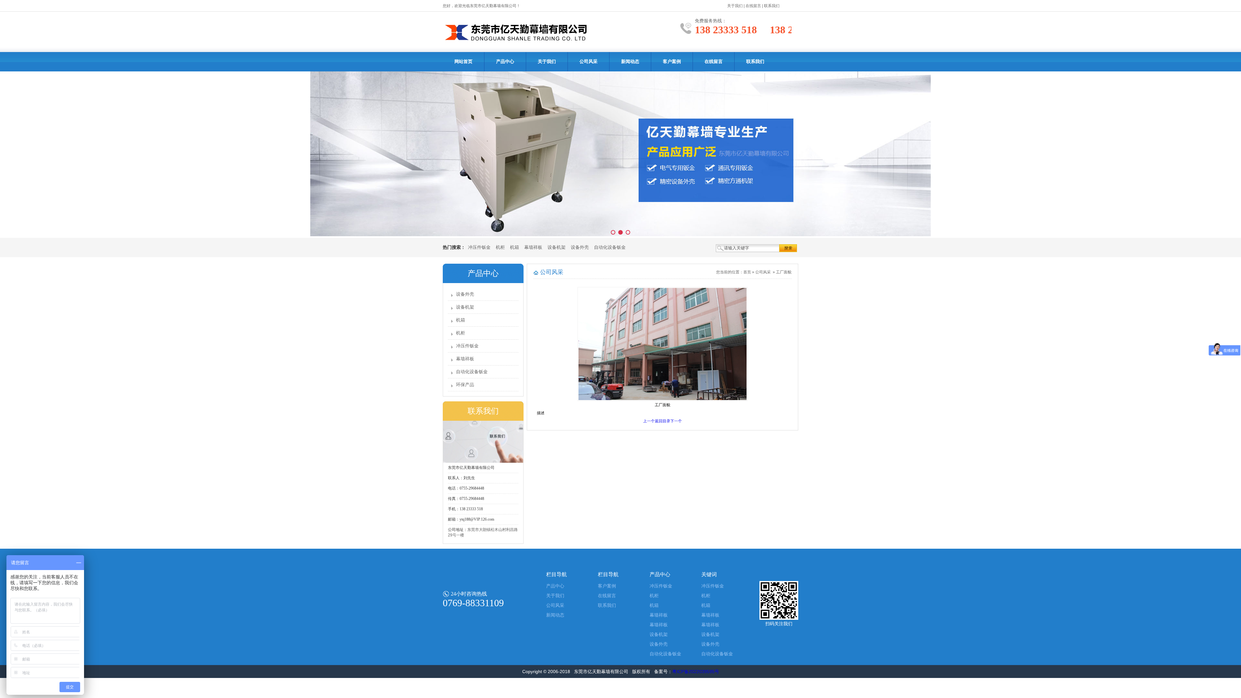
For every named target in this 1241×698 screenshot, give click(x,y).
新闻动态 (630, 61)
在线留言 (753, 6)
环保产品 (465, 384)
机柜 (500, 247)
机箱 (514, 247)
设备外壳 (580, 247)
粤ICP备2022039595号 (695, 671)
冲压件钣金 (479, 247)
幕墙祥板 (533, 247)
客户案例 (672, 61)
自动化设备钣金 (610, 247)
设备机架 (556, 247)
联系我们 (772, 6)
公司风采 (588, 61)
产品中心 (505, 61)
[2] (620, 154)
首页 (747, 272)
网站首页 (463, 61)
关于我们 (735, 6)
